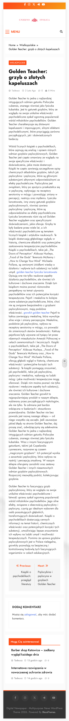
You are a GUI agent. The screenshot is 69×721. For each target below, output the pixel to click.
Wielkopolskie (17, 62)
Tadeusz (16, 90)
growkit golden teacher (37, 313)
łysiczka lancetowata (45, 272)
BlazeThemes (48, 712)
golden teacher (25, 272)
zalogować (30, 614)
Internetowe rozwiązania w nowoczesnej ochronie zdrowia (31, 670)
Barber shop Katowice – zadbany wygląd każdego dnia (33, 652)
